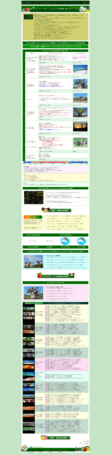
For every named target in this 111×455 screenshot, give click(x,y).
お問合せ (58, 451)
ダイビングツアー (75, 2)
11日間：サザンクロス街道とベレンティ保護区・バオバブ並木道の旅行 (61, 327)
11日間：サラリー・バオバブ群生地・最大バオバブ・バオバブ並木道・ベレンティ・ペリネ (65, 399)
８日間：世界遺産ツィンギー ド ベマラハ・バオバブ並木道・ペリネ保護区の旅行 (63, 338)
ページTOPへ (84, 441)
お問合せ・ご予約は (83, 443)
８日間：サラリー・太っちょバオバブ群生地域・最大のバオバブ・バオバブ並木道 (63, 307)
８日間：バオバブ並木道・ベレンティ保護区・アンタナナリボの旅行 (61, 313)
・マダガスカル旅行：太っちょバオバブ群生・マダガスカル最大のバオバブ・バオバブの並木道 (65, 262)
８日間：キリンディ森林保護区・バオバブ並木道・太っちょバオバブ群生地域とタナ (64, 312)
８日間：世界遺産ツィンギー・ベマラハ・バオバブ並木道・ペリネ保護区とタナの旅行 (64, 340)
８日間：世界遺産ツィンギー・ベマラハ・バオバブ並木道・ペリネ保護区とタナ (63, 339)
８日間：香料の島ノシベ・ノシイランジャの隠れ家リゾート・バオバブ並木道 (62, 362)
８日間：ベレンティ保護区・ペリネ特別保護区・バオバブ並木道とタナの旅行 (62, 311)
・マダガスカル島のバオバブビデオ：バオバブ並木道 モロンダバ (59, 293)
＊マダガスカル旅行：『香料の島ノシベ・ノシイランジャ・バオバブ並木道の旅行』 (63, 221)
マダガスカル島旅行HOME (29, 451)
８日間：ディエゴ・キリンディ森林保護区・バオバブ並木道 (59, 406)
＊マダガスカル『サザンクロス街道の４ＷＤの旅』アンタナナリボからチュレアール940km (64, 223)
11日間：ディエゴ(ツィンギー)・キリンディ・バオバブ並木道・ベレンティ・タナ (63, 317)
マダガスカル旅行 (46, 2)
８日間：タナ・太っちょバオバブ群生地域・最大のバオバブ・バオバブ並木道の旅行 (64, 309)
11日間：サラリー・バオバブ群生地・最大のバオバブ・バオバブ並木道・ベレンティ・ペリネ (66, 319)
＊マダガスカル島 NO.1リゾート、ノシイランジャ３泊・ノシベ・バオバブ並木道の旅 (63, 218)
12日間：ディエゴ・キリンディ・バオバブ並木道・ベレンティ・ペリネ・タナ (62, 318)
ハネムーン (65, 2)
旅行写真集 (85, 2)
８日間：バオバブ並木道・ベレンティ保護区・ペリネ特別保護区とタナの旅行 (62, 306)
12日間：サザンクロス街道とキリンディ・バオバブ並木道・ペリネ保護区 (62, 417)
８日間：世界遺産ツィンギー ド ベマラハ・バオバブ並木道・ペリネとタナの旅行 (63, 424)
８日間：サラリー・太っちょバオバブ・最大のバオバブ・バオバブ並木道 (62, 383)
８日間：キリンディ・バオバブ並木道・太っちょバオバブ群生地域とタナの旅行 (63, 397)
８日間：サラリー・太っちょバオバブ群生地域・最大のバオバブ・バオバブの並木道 (64, 394)
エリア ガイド (36, 2)
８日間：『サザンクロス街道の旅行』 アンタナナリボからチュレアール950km (63, 413)
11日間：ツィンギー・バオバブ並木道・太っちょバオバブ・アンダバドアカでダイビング (65, 355)
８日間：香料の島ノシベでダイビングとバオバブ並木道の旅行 (59, 315)
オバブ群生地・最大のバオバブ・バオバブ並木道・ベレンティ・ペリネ (70, 387)
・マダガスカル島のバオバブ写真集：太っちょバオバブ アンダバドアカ (61, 290)
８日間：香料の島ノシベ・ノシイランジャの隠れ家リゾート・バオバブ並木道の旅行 (64, 314)
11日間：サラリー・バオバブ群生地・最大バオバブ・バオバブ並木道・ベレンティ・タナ (65, 400)
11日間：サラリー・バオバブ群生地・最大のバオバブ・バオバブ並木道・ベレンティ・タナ (65, 320)
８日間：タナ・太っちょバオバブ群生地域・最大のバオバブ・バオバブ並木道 (62, 396)
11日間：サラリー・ (51, 387)
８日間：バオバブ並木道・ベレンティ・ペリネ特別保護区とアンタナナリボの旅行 (63, 341)
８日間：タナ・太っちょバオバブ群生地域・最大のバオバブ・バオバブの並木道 (63, 420)
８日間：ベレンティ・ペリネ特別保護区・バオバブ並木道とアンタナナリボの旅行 (63, 337)
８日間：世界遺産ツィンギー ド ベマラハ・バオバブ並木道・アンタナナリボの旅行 (64, 349)
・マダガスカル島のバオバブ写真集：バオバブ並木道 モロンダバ (59, 288)
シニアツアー (55, 2)
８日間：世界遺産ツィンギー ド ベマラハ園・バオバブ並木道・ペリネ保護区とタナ (64, 423)
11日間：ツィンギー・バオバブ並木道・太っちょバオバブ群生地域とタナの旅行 (63, 431)
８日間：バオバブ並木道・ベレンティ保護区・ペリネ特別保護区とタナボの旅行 (63, 425)
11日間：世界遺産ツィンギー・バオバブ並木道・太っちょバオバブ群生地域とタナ (63, 354)
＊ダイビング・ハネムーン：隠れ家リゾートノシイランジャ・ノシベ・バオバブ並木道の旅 (64, 228)
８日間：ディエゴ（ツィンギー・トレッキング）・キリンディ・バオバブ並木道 (63, 408)
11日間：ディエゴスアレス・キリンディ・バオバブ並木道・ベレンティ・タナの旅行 (64, 428)
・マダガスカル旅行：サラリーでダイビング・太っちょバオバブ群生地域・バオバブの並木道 (65, 259)
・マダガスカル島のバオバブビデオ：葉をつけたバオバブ (57, 298)
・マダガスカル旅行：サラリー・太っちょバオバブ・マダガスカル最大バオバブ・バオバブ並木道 (65, 257)
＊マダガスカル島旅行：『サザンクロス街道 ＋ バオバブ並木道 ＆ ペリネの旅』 (62, 226)
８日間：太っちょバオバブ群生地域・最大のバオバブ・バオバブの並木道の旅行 (63, 395)
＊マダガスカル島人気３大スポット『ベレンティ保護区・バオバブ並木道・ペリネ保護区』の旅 (65, 216)
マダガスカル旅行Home (26, 2)
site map (50, 451)
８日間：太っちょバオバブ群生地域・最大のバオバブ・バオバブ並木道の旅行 (62, 308)
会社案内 (40, 451)
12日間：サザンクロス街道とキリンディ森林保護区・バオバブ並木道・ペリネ (62, 343)
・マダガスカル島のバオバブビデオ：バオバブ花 (56, 296)
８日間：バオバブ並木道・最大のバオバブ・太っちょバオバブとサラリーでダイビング (64, 360)
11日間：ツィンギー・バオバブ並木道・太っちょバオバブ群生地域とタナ (62, 401)
